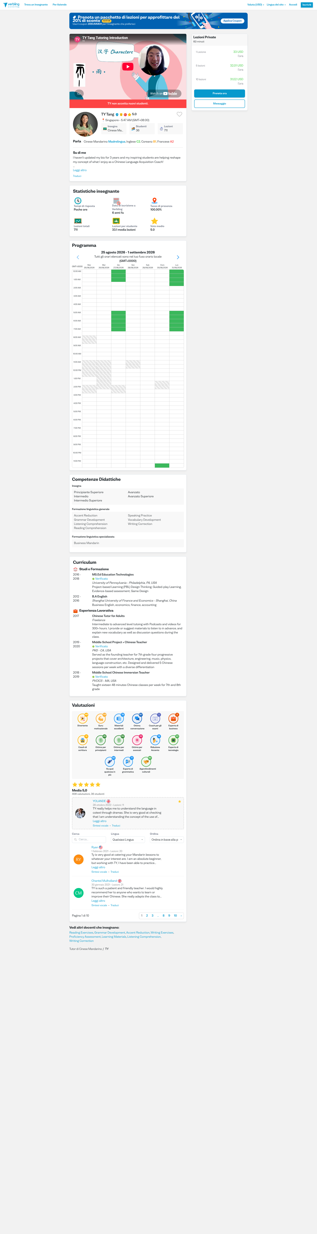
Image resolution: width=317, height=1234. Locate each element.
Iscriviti (306, 5)
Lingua (115, 834)
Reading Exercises (81, 932)
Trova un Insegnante (36, 5)
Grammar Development (109, 932)
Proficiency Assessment (85, 937)
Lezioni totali (82, 226)
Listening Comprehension (144, 937)
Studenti (141, 127)
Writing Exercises (162, 932)
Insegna (112, 127)
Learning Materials (114, 937)
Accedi (293, 5)
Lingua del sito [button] (275, 5)
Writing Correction (81, 941)
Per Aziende (60, 5)
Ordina (154, 834)
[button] (255, 5)
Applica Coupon (232, 21)
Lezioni (168, 127)
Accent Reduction (138, 932)
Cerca (75, 834)
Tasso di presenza (161, 206)
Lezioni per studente (124, 226)
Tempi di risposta (84, 206)
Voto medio (157, 226)
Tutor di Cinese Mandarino (85, 949)
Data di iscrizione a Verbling (124, 208)
